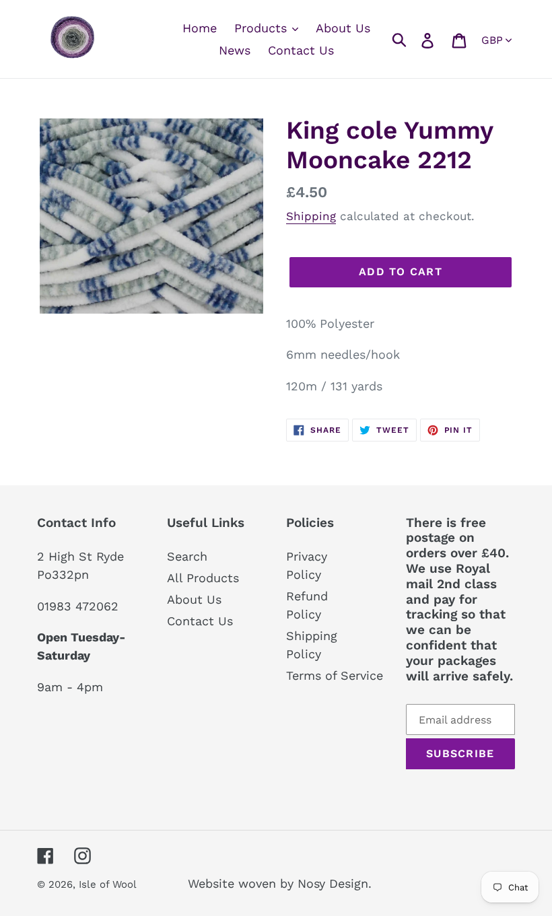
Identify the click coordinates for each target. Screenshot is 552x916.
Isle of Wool (109, 884)
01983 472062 (77, 606)
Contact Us (200, 621)
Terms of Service (334, 675)
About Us (194, 599)
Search (187, 556)
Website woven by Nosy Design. (280, 883)
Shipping (311, 216)
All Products (203, 578)
